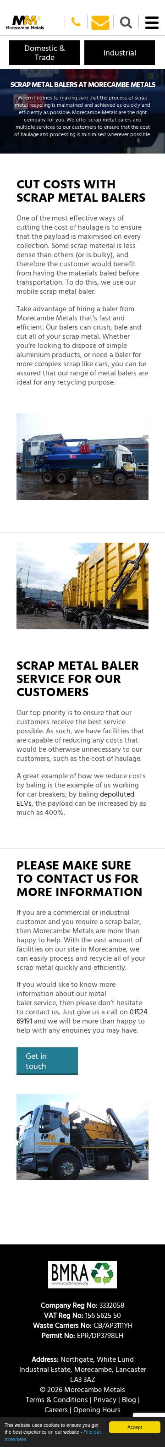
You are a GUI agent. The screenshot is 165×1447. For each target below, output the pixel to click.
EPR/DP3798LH (82, 1335)
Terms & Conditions (57, 1399)
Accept (134, 1427)
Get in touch (36, 1061)
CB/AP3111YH (82, 1325)
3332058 (83, 1305)
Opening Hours (97, 1409)
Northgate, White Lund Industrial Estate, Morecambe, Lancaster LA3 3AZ (82, 1369)
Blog (129, 1399)
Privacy (105, 1399)
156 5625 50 (82, 1315)
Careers (56, 1409)
